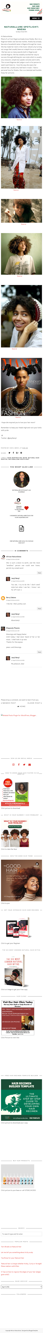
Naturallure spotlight (18, 459)
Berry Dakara (11, 597)
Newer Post (9, 703)
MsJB (25, 458)
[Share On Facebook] (13, 452)
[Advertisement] (18, 737)
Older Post (34, 703)
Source (19, 119)
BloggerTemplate (33, 1330)
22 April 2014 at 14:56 (17, 617)
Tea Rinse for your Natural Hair (12, 1258)
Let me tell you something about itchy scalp (17, 1252)
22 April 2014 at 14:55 (17, 581)
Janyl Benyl (15, 578)
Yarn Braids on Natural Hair (11, 1246)
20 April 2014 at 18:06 (12, 559)
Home (23, 706)
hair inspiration (14, 458)
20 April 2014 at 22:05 (12, 631)
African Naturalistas (13, 556)
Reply (39, 573)
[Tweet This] (9, 452)
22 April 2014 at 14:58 (17, 660)
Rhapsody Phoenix (13, 628)
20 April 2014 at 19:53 (12, 600)
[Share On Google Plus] (17, 452)
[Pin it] (21, 452)
